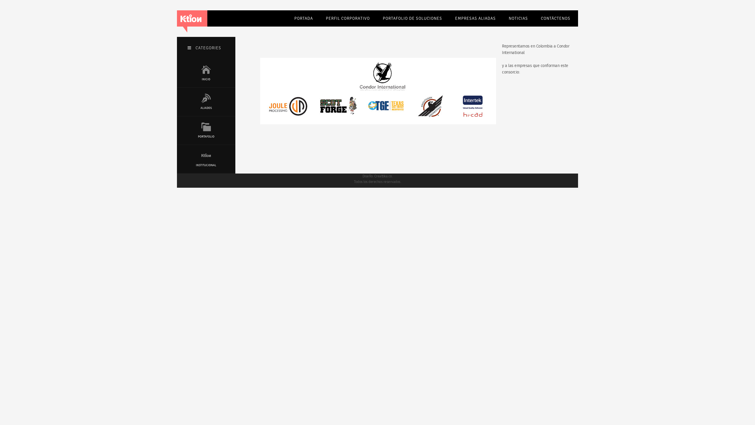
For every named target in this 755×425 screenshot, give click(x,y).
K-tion (190, 18)
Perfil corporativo (348, 18)
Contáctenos (555, 18)
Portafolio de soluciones (412, 18)
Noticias (518, 18)
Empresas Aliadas (475, 18)
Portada (303, 18)
